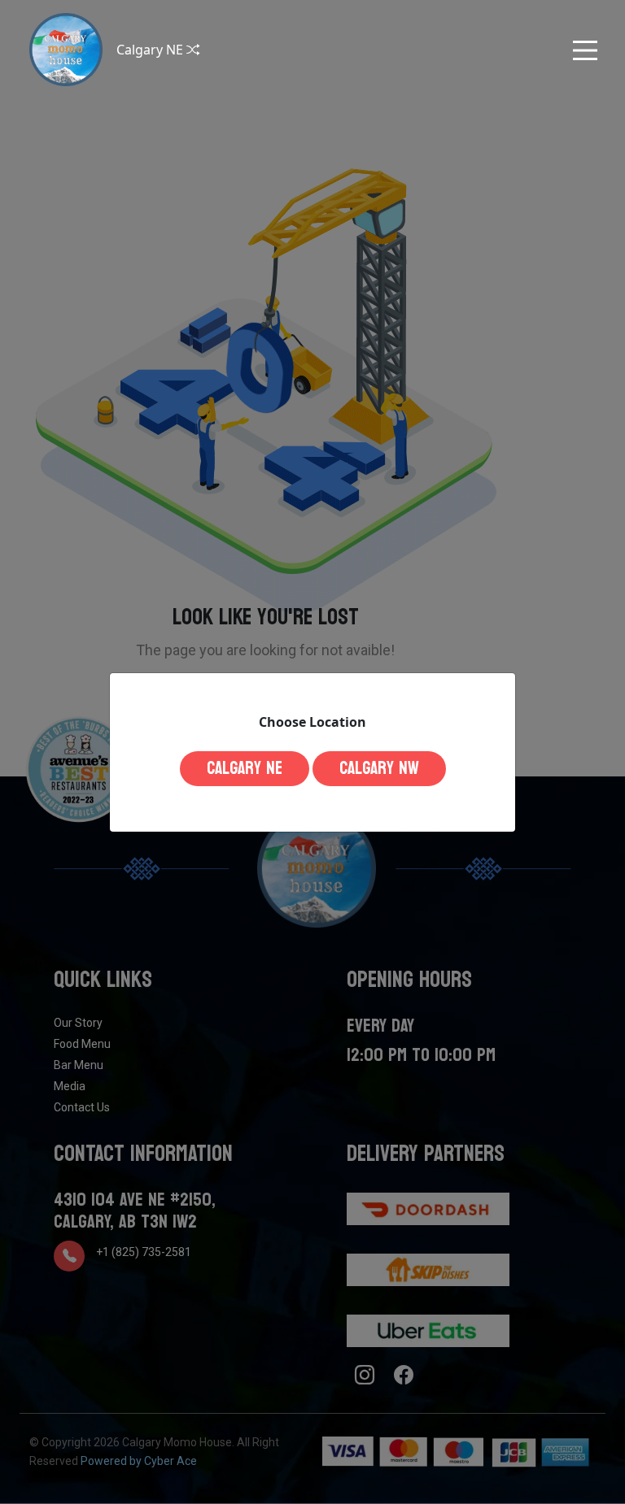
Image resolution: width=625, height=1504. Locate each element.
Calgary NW (379, 768)
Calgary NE (244, 768)
